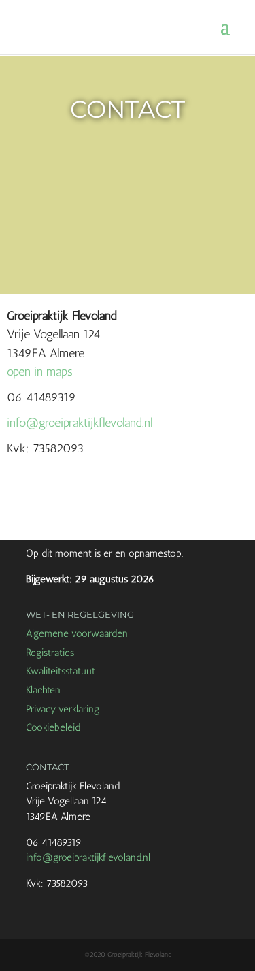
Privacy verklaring (63, 709)
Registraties (50, 652)
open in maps (40, 371)
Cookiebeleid (53, 727)
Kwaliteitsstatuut (60, 671)
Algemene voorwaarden (77, 633)
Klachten (43, 690)
